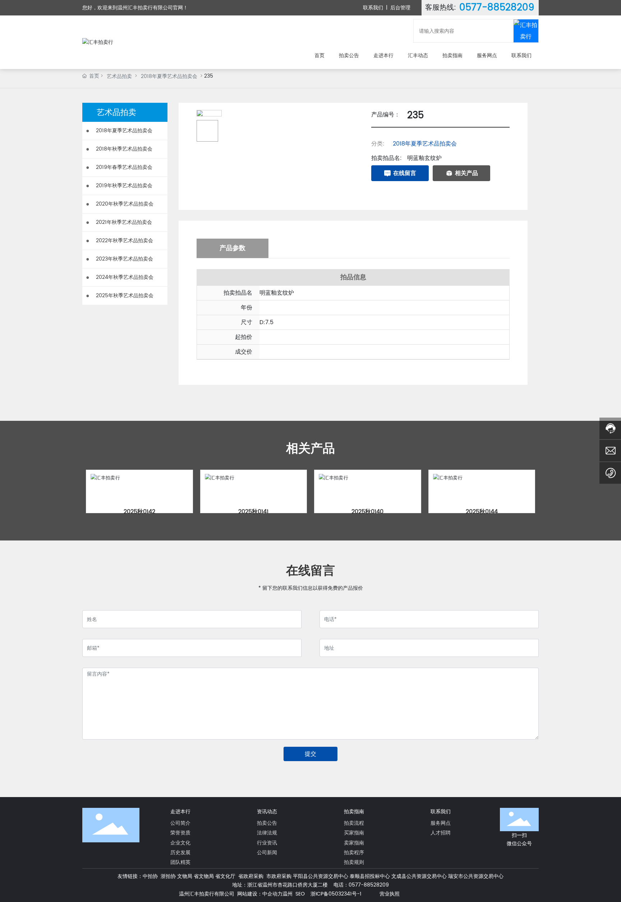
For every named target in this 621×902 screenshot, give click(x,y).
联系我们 (373, 8)
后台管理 (400, 8)
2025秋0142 (139, 511)
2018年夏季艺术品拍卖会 (169, 76)
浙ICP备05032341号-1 (336, 894)
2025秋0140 (367, 511)
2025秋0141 (253, 511)
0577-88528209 (496, 7)
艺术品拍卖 (119, 76)
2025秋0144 (482, 511)
